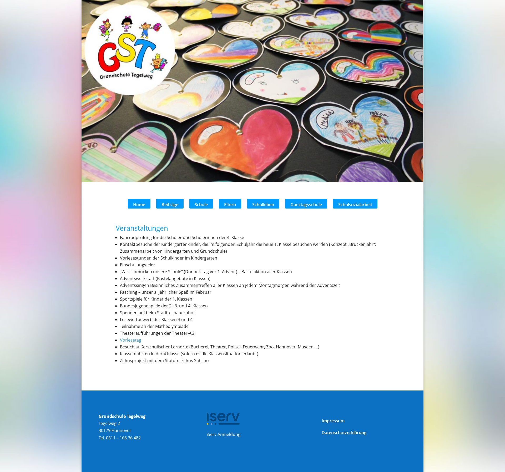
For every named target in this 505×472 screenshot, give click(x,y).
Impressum (333, 421)
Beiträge (169, 204)
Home (139, 204)
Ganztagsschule (306, 204)
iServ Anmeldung (223, 434)
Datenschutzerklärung (344, 432)
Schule (201, 204)
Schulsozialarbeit (355, 204)
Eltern (230, 204)
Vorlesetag (130, 340)
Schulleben (263, 204)
